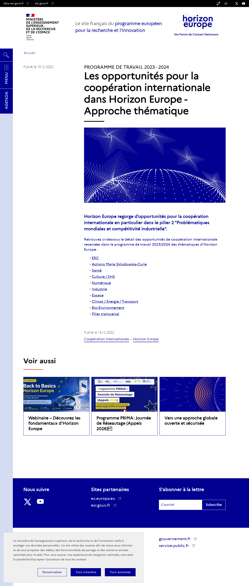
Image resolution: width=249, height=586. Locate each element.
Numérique (101, 283)
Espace (97, 295)
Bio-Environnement (108, 308)
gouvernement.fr (175, 538)
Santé (97, 270)
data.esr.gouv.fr (14, 3)
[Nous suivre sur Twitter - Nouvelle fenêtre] (238, 3)
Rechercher (6, 53)
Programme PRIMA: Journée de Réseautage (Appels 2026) (123, 423)
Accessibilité (226, 3)
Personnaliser (52, 572)
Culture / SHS (103, 277)
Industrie (99, 289)
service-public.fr (174, 546)
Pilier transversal (105, 314)
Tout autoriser (120, 572)
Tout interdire (85, 572)
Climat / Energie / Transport (115, 301)
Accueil (29, 53)
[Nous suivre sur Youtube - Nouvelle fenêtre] (245, 3)
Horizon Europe (146, 339)
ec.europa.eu (103, 498)
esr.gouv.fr (44, 3)
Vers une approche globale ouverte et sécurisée (191, 421)
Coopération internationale (106, 339)
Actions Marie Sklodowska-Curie (119, 264)
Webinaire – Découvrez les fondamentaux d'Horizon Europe (54, 423)
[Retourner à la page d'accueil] (42, 27)
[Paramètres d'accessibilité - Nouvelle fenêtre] (218, 3)
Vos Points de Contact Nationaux (196, 34)
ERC (95, 258)
